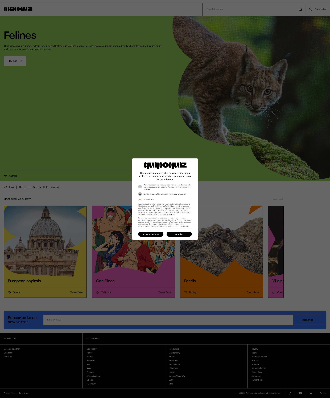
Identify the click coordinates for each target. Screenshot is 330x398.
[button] (165, 199)
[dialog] (165, 199)
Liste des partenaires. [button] (167, 214)
